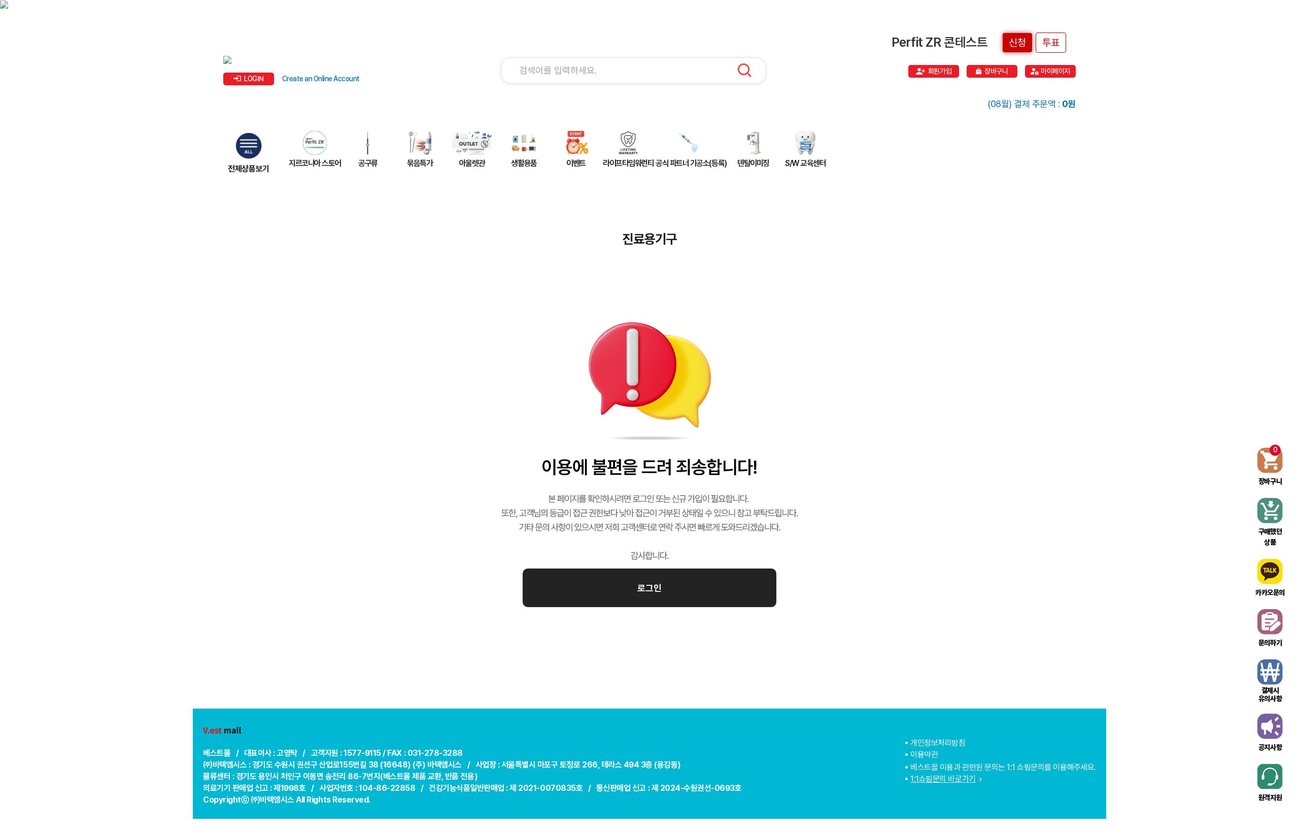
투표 (1050, 43)
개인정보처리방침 (937, 743)
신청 (1017, 43)
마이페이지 (1055, 71)
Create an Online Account (321, 79)
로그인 (649, 588)
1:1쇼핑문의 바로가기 (942, 779)
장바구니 (996, 71)
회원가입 (939, 71)
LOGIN (254, 79)
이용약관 (924, 754)
